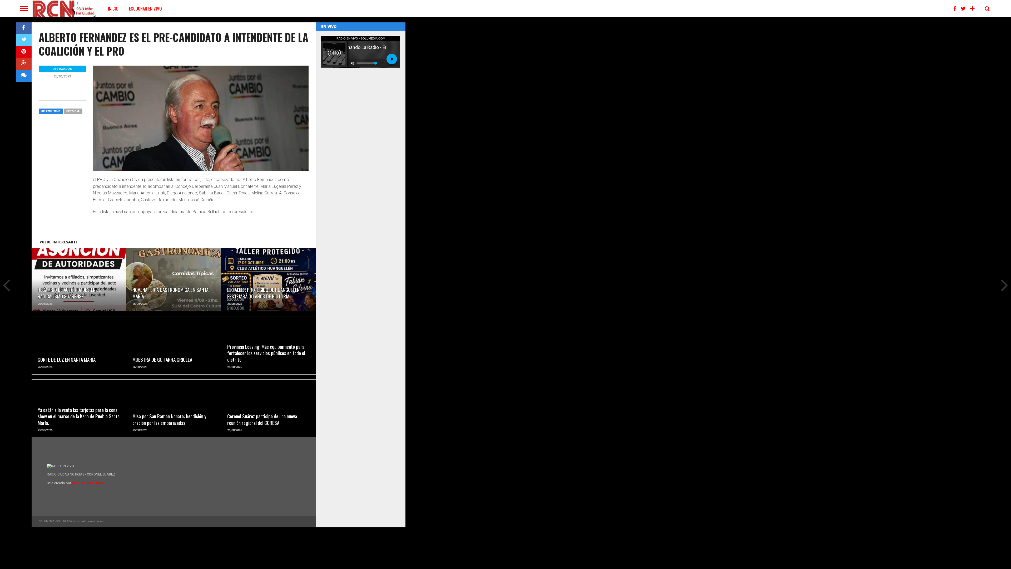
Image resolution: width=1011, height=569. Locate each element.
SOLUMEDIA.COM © (88, 483)
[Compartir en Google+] (24, 64)
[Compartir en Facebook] (24, 28)
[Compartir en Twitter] (24, 40)
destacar (73, 111)
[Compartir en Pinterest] (24, 52)
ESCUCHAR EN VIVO (145, 8)
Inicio (113, 8)
